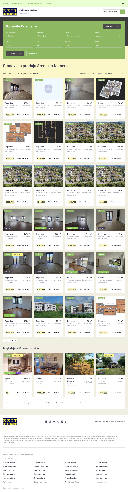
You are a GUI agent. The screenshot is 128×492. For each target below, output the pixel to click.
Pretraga (15, 53)
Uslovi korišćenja (118, 421)
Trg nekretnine (39, 478)
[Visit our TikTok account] (65, 421)
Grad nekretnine (9, 462)
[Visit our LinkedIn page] (62, 421)
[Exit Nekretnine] (10, 11)
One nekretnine (101, 478)
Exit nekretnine (39, 474)
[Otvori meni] (122, 3)
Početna (5, 3)
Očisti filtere (33, 53)
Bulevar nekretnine (41, 466)
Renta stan (7, 482)
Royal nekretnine (9, 466)
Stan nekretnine (9, 474)
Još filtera (112, 26)
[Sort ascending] (89, 73)
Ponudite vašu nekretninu (34, 3)
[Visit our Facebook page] (46, 421)
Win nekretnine (101, 470)
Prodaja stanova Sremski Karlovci (56, 403)
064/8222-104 (24, 14)
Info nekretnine (101, 462)
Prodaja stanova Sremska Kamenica (80, 403)
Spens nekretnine (71, 470)
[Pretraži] (122, 11)
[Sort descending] (93, 73)
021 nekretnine (70, 462)
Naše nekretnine (17, 3)
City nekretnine (39, 462)
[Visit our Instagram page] (50, 421)
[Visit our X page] (58, 421)
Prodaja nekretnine (72, 482)
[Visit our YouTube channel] (54, 421)
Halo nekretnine (102, 466)
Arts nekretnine (71, 478)
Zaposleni (49, 3)
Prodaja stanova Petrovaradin (33, 403)
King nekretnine (9, 478)
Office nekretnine (71, 466)
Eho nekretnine (39, 470)
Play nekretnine (70, 474)
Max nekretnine (101, 474)
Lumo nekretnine (102, 482)
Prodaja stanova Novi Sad (14, 403)
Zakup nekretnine (40, 482)
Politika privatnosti (102, 421)
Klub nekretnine (9, 470)
